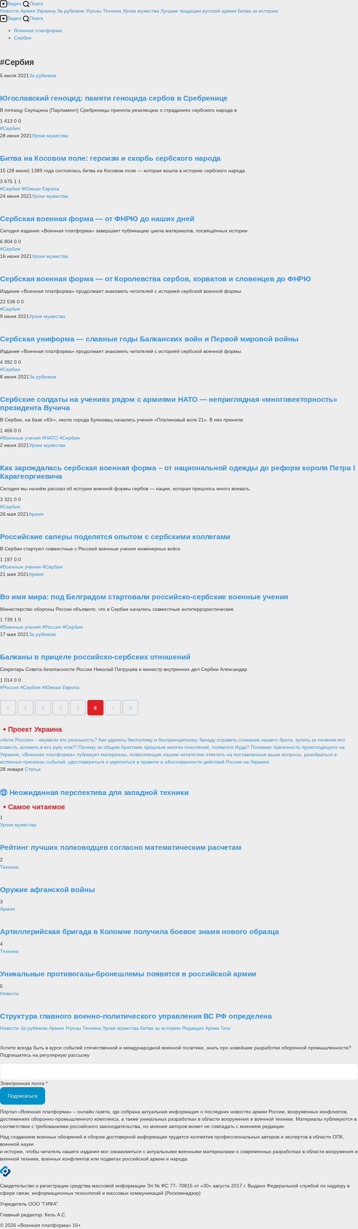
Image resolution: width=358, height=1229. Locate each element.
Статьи (33, 769)
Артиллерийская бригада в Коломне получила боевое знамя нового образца (139, 931)
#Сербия (10, 128)
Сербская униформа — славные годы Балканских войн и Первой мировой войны (149, 339)
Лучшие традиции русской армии (198, 11)
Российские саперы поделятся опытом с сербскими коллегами (115, 537)
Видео (14, 3)
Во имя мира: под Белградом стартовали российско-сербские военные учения (144, 597)
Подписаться (22, 1096)
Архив (212, 1028)
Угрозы (93, 11)
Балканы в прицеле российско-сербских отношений (95, 657)
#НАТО (50, 438)
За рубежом (70, 11)
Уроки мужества (141, 11)
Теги (225, 1028)
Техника (112, 11)
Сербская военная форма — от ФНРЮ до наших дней (97, 219)
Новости (9, 11)
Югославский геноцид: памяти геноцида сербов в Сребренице (114, 98)
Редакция (193, 1028)
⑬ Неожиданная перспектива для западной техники (94, 792)
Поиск (36, 3)
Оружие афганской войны (47, 889)
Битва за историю (160, 1028)
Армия (27, 11)
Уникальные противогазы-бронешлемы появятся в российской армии (128, 974)
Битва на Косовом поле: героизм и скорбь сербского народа (110, 158)
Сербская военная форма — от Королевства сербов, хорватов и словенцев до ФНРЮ (155, 279)
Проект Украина (35, 729)
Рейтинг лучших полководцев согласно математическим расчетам (121, 847)
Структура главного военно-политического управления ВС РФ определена (136, 1016)
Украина (46, 11)
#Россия (51, 627)
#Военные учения (20, 438)
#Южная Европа (40, 188)
